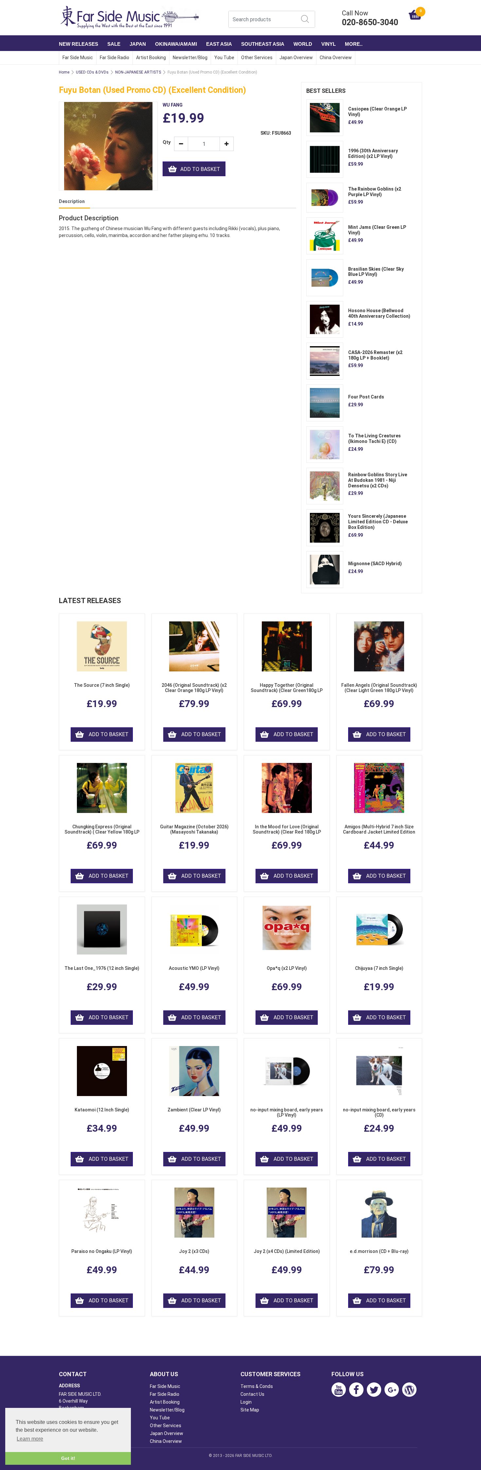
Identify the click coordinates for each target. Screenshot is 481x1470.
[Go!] (305, 19)
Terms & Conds (256, 1386)
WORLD (303, 44)
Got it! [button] (68, 1458)
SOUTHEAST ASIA (262, 44)
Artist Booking (151, 57)
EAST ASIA (219, 44)
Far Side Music (77, 57)
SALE (113, 44)
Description (72, 201)
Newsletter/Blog (190, 57)
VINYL (328, 44)
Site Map (249, 1409)
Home (64, 72)
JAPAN (138, 44)
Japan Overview (296, 57)
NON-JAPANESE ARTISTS (138, 72)
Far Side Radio (114, 57)
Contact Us (252, 1394)
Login (246, 1402)
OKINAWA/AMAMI (176, 44)
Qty (166, 142)
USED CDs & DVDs (92, 72)
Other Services (257, 57)
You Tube (224, 57)
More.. (354, 44)
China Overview (336, 57)
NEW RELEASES (78, 44)
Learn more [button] (30, 1439)
